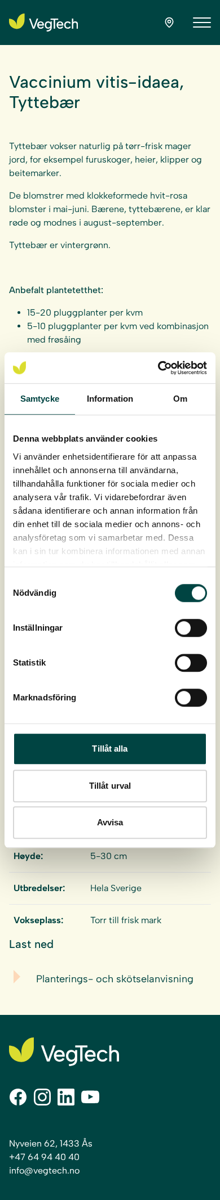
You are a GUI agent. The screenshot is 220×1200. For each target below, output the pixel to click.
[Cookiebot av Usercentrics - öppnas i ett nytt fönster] (158, 368)
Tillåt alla (109, 748)
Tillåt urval (110, 785)
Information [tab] (110, 398)
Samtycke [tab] (39, 398)
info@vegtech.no (44, 1170)
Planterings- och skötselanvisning (114, 979)
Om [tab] (180, 398)
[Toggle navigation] (202, 23)
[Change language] (169, 22)
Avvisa (110, 822)
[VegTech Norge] (43, 23)
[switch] (191, 628)
